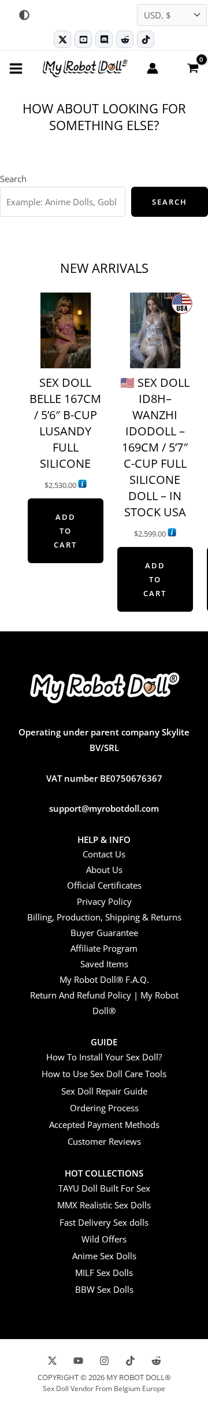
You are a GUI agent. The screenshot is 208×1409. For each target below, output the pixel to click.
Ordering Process (104, 1108)
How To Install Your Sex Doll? (104, 1057)
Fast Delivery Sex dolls (104, 1222)
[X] (52, 1361)
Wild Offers (104, 1239)
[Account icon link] (152, 68)
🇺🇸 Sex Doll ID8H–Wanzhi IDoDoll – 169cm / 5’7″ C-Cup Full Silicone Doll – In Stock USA (155, 447)
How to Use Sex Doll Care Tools (104, 1073)
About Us (104, 869)
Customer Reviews (104, 1141)
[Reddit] (124, 39)
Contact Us (104, 854)
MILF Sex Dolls (104, 1272)
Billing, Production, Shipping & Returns (104, 917)
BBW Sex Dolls (104, 1289)
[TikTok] (145, 39)
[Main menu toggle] (16, 68)
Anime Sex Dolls (104, 1256)
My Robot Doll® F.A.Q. (104, 979)
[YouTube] (78, 1361)
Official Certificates (104, 885)
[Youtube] (83, 39)
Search (13, 178)
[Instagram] (104, 1361)
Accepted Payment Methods (104, 1124)
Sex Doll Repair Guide (104, 1091)
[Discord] (104, 39)
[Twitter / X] (62, 39)
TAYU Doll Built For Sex (104, 1188)
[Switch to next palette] (24, 15)
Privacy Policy (104, 901)
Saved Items (104, 964)
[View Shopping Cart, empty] (192, 67)
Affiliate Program (104, 948)
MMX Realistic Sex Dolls (104, 1205)
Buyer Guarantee (104, 932)
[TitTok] (130, 1361)
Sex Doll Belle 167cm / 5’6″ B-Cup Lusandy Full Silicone (65, 423)
